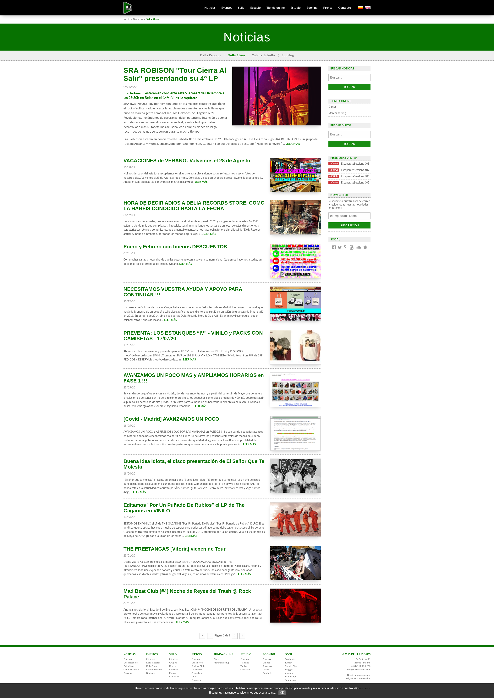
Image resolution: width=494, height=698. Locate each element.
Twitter (288, 663)
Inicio (127, 19)
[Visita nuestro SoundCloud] (358, 247)
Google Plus (291, 666)
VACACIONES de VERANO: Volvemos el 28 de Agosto (187, 160)
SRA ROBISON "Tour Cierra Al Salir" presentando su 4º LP (175, 74)
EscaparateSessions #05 (349, 182)
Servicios (173, 669)
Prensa (327, 7)
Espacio (255, 7)
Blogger (289, 669)
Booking (311, 7)
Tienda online (275, 7)
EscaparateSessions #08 (349, 163)
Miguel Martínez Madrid (358, 678)
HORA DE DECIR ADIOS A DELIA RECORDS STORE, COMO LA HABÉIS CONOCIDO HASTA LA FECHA (194, 205)
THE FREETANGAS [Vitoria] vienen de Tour (175, 549)
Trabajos (244, 663)
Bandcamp (290, 676)
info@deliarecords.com (358, 669)
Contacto (344, 7)
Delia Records (210, 55)
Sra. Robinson (134, 93)
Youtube (289, 673)
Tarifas (194, 676)
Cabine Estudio (263, 55)
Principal (128, 659)
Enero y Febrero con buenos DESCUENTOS (175, 246)
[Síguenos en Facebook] (334, 247)
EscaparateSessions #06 (349, 176)
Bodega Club (198, 666)
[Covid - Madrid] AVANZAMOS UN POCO (171, 419)
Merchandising (337, 113)
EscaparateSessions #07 (349, 170)
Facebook (290, 659)
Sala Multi (196, 669)
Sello (241, 7)
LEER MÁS (293, 143)
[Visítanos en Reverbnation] (365, 247)
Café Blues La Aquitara (179, 98)
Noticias (210, 7)
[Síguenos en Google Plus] (346, 247)
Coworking (196, 673)
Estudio (295, 7)
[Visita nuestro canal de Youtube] (352, 247)
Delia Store (236, 55)
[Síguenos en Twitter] (340, 247)
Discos (332, 106)
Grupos (173, 663)
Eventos (226, 7)
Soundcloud (291, 680)
